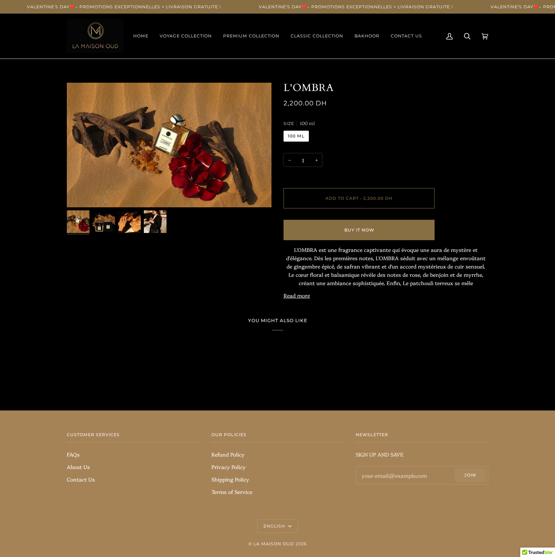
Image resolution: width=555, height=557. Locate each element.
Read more (297, 295)
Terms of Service (231, 491)
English (275, 526)
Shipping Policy (230, 479)
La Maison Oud (275, 543)
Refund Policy (228, 454)
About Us (78, 466)
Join (470, 475)
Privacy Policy (228, 466)
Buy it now (359, 230)
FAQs (73, 454)
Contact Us (81, 479)
